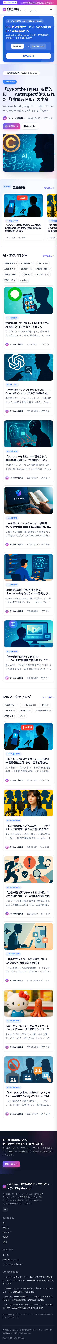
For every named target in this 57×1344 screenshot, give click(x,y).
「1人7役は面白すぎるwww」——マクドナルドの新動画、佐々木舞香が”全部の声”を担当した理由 (27, 1306)
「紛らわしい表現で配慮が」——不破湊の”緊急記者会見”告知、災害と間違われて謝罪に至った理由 (28, 1298)
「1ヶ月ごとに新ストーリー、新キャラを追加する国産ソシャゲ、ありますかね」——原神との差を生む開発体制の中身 (28, 1280)
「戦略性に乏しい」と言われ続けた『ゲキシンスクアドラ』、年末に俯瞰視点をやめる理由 (28, 1290)
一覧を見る (47, 188)
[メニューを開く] (51, 9)
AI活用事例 (27, 263)
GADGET (7, 1233)
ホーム (6, 1255)
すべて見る (47, 256)
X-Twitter (30, 705)
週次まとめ (9, 280)
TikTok (44, 705)
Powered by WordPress (13, 1338)
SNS (5, 1242)
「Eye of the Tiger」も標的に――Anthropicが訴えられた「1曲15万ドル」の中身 (28, 94)
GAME (5, 1237)
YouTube (9, 710)
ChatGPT (27, 269)
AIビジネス (10, 269)
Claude (43, 263)
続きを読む (10, 126)
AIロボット (43, 274)
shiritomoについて (11, 1259)
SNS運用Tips (11, 705)
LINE (22, 716)
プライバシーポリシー (13, 1264)
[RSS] (5, 1209)
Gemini (28, 274)
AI (3, 1223)
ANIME (6, 1228)
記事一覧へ (10, 1164)
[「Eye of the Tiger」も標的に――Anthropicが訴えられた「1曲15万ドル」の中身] (28, 153)
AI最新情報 (10, 263)
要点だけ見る (30, 126)
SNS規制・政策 (43, 710)
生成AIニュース (11, 274)
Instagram (25, 710)
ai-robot (24, 280)
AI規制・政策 (44, 269)
